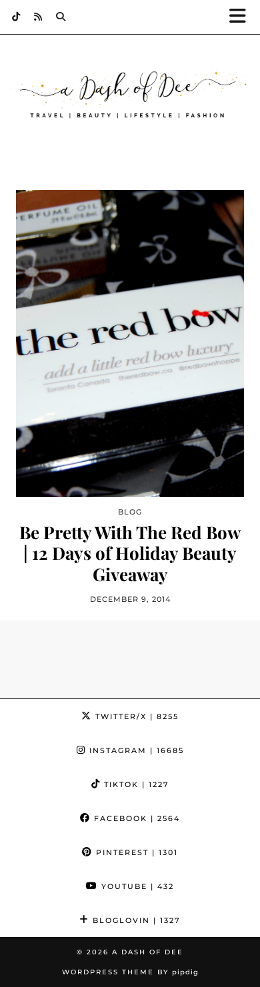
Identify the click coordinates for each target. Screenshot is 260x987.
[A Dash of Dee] (130, 95)
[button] (242, 17)
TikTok (135, 784)
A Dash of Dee (147, 952)
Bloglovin (135, 920)
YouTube (136, 886)
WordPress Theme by (130, 972)
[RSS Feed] (38, 17)
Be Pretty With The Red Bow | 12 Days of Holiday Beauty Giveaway (130, 553)
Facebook (135, 818)
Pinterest (135, 852)
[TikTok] (16, 17)
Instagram (135, 750)
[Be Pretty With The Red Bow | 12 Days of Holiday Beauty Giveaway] (130, 343)
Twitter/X (135, 716)
